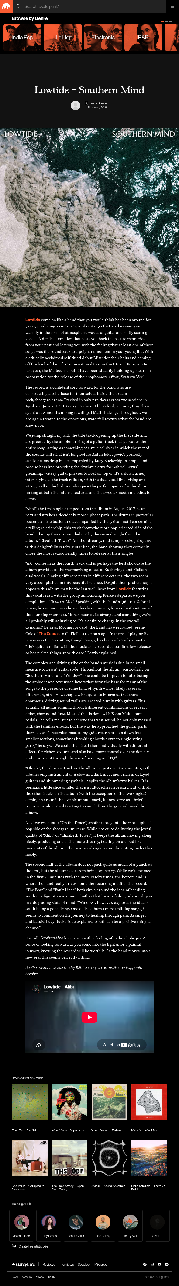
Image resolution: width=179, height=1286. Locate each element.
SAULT (157, 1236)
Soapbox (84, 1264)
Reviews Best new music (27, 1078)
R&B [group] (143, 37)
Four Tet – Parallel (24, 1130)
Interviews (66, 1264)
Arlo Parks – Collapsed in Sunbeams (28, 1187)
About (15, 1276)
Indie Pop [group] (22, 37)
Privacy (40, 1276)
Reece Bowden (98, 103)
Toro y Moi (130, 1236)
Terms (51, 1276)
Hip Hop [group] (62, 37)
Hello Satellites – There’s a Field (148, 1187)
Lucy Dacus (49, 1236)
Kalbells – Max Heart (145, 1130)
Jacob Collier (76, 1236)
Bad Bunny (103, 1236)
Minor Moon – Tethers (106, 1130)
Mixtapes (100, 1264)
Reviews (49, 1264)
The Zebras (49, 633)
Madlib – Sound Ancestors (108, 1185)
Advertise (27, 1276)
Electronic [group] (103, 37)
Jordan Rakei (21, 1236)
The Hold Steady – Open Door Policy (68, 1187)
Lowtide (32, 319)
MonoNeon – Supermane (68, 1130)
